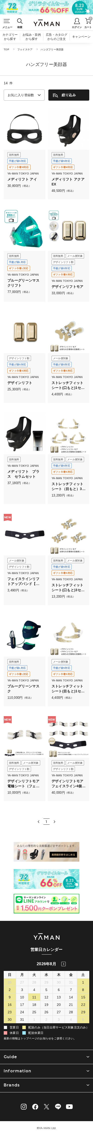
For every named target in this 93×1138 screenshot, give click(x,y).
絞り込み (69, 95)
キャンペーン (81, 36)
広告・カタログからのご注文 (56, 37)
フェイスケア (25, 49)
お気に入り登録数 (21, 95)
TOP (6, 49)
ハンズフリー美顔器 (52, 49)
